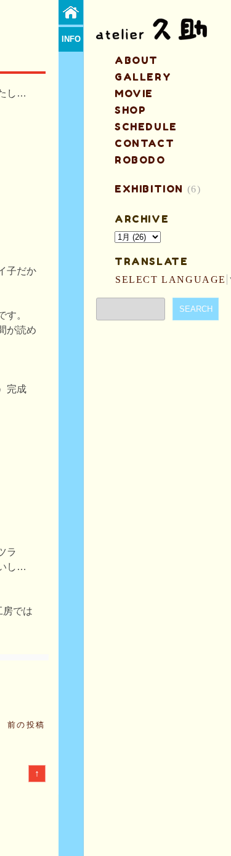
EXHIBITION (149, 189)
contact (144, 143)
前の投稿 (26, 724)
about (136, 60)
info (71, 39)
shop (130, 110)
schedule (146, 127)
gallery (143, 77)
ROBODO (140, 160)
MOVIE (134, 93)
